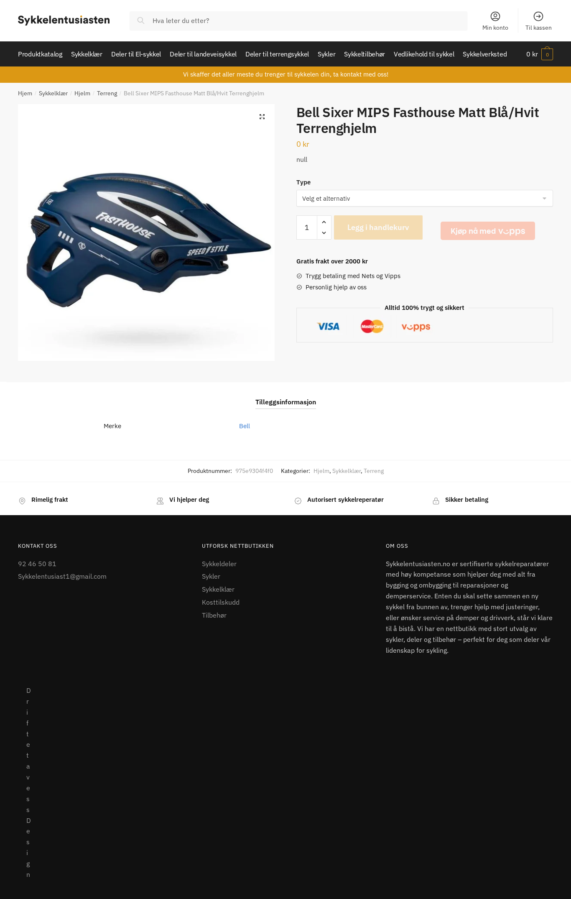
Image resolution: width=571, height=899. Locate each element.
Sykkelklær (53, 93)
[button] (262, 116)
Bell (244, 426)
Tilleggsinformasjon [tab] (285, 402)
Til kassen (538, 27)
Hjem (25, 93)
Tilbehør (214, 615)
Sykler (211, 576)
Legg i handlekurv (378, 227)
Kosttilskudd (221, 602)
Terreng (107, 93)
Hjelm (82, 93)
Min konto (495, 27)
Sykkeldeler (219, 563)
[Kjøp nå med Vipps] (488, 231)
